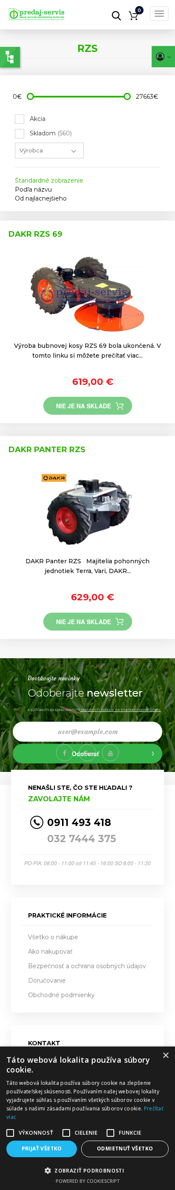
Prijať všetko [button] (42, 1148)
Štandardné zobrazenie (49, 180)
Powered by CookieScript (88, 1181)
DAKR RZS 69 (35, 234)
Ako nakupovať (50, 951)
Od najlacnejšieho (41, 198)
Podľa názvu (33, 189)
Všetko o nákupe (53, 937)
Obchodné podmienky (61, 995)
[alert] (87, 1118)
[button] (87, 1170)
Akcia (37, 119)
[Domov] (48, 11)
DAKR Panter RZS (46, 449)
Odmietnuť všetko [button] (125, 1148)
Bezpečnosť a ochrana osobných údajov (87, 966)
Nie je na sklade (83, 405)
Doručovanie (47, 980)
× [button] (165, 1055)
